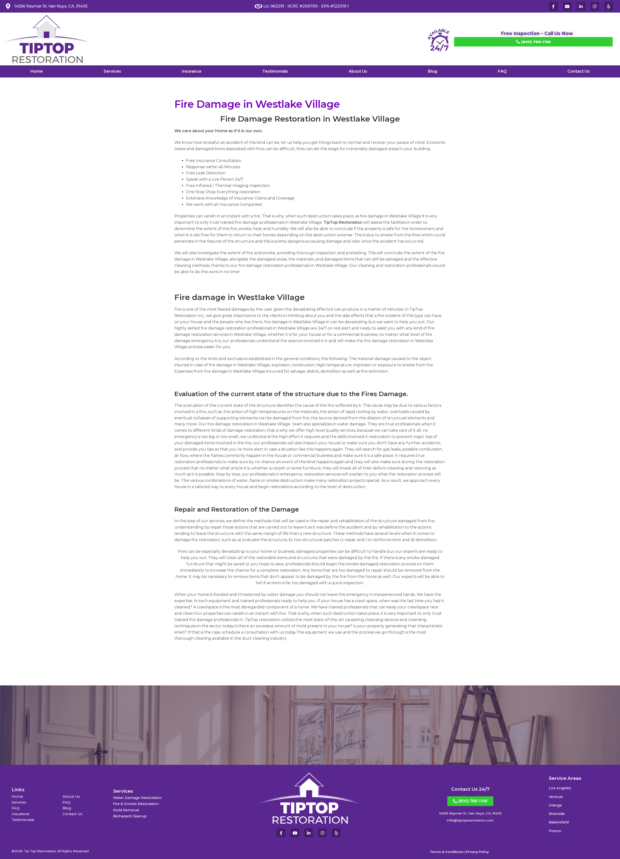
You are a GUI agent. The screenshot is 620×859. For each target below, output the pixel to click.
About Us (358, 71)
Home (37, 71)
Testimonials (275, 71)
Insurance (192, 71)
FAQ (502, 71)
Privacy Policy (477, 852)
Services (112, 71)
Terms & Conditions (447, 852)
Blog (432, 71)
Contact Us (578, 71)
